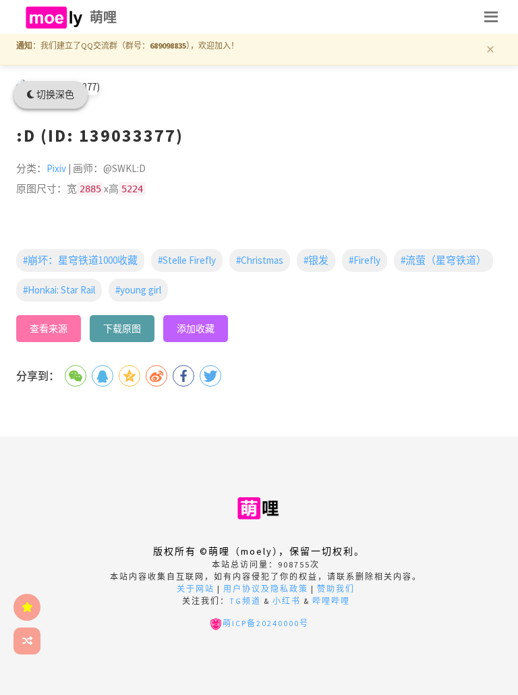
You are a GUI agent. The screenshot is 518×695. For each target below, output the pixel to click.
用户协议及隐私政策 (265, 589)
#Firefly (364, 260)
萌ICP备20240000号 (266, 623)
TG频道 (245, 601)
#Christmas (259, 260)
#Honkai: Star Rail (59, 289)
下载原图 (122, 329)
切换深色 (54, 94)
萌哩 (103, 17)
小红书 (286, 601)
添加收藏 (195, 329)
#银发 (316, 260)
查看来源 (48, 329)
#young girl (138, 289)
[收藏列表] (26, 607)
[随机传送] (26, 641)
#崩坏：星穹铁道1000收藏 (80, 260)
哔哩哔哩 (331, 601)
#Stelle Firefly (187, 260)
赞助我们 (336, 589)
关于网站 (195, 589)
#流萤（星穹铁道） (443, 260)
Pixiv (56, 168)
